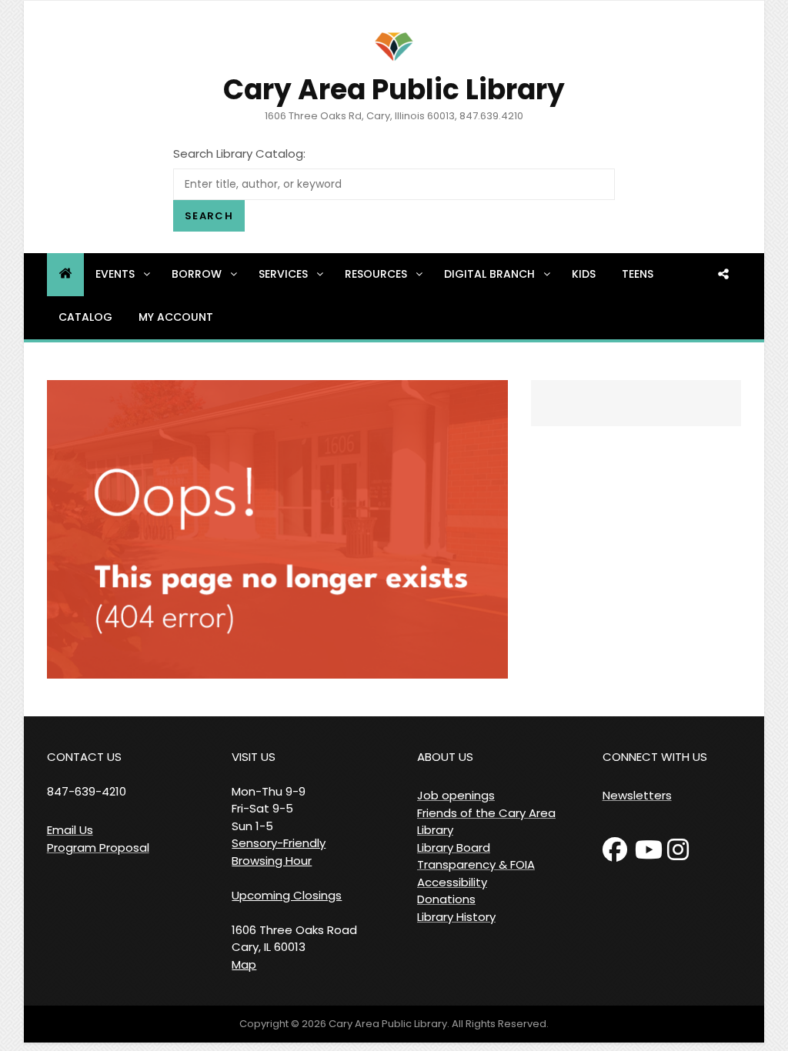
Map (244, 964)
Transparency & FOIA (476, 864)
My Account (176, 317)
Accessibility (452, 882)
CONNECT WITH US (655, 757)
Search (209, 216)
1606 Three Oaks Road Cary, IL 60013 (294, 939)
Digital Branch (489, 274)
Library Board (453, 847)
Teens (637, 274)
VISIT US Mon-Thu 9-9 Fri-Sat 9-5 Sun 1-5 (269, 791)
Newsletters (637, 795)
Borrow (197, 274)
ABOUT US (445, 757)
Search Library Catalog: (239, 153)
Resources (376, 274)
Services (283, 274)
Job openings (456, 795)
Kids (584, 274)
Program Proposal (98, 847)
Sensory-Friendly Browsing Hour (279, 852)
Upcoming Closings (287, 895)
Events (115, 274)
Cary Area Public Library (394, 89)
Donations (446, 899)
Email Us (70, 830)
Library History (456, 917)
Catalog (85, 317)
